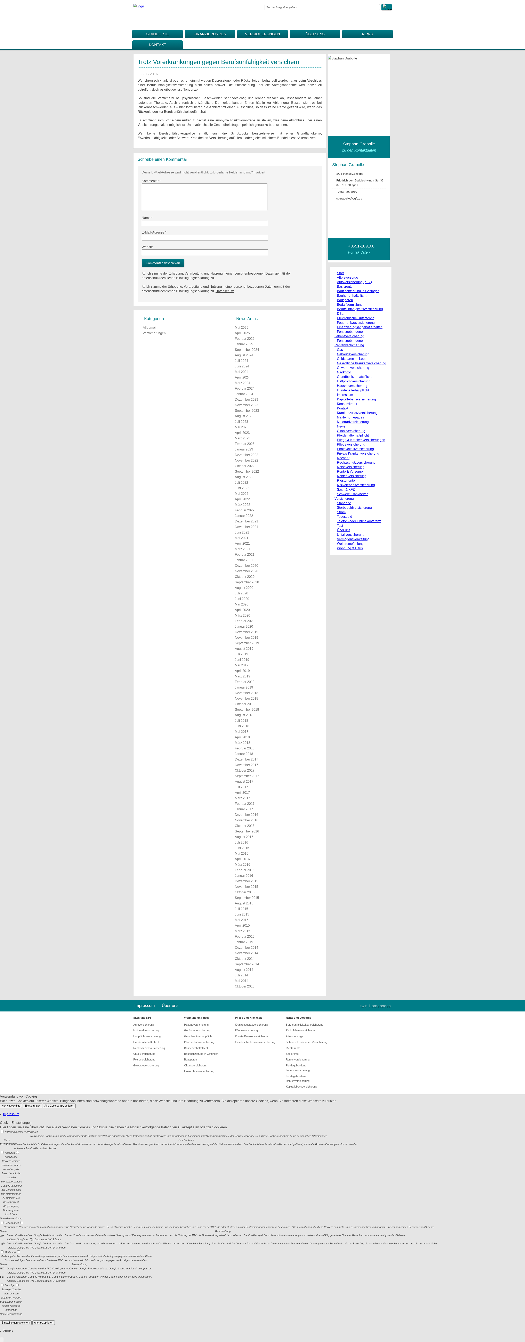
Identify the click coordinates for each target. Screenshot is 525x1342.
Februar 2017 (245, 803)
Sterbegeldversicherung (354, 507)
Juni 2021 (242, 532)
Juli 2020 (241, 593)
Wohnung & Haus (350, 548)
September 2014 (247, 964)
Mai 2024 (241, 372)
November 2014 (246, 953)
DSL (340, 313)
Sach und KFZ (142, 1017)
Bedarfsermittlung (350, 304)
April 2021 (242, 543)
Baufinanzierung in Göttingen (358, 291)
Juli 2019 (241, 654)
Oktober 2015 (245, 892)
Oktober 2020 (245, 576)
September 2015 (247, 898)
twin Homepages (375, 1006)
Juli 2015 (241, 909)
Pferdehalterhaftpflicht (353, 435)
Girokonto (344, 372)
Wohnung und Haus (196, 1017)
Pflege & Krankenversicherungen (361, 440)
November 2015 (246, 886)
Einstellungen (32, 1105)
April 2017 (242, 792)
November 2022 (246, 460)
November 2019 (246, 637)
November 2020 (246, 571)
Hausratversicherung (352, 386)
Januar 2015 (244, 942)
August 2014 (244, 969)
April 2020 (242, 610)
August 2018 (244, 715)
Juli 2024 (241, 361)
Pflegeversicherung (351, 444)
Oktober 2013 (245, 986)
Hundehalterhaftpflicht (353, 390)
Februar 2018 (245, 748)
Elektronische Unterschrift (355, 318)
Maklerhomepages (350, 417)
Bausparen (345, 300)
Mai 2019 (241, 665)
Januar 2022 (244, 516)
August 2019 (244, 648)
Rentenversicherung (351, 476)
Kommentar (151, 181)
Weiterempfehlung (350, 543)
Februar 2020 (245, 621)
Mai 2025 (241, 327)
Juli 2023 (241, 421)
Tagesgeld (344, 516)
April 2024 (242, 377)
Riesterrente (346, 480)
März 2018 (242, 743)
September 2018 (247, 709)
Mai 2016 (241, 853)
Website (148, 247)
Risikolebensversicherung (356, 485)
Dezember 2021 (246, 521)
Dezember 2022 (246, 455)
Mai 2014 (241, 981)
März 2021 (242, 549)
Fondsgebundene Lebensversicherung (298, 1068)
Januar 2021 (244, 560)
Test (340, 525)
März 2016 (242, 864)
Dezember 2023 (246, 399)
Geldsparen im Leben (352, 358)
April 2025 (242, 333)
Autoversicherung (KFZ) (354, 282)
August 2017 (244, 781)
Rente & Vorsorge (350, 471)
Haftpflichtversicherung (353, 381)
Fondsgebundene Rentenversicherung (297, 1078)
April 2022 (242, 499)
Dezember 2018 (246, 693)
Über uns (315, 34)
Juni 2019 (242, 659)
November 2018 (246, 698)
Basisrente (345, 286)
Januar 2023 (244, 449)
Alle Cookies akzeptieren (59, 1105)
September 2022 (247, 471)
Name (147, 218)
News (367, 34)
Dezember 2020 (246, 565)
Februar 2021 (245, 554)
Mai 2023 (241, 427)
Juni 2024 (242, 366)
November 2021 (246, 527)
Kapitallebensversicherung (356, 399)
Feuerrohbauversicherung (356, 322)
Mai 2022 (241, 493)
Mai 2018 (241, 731)
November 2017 (246, 765)
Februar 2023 (245, 444)
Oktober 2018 (245, 704)
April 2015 (242, 925)
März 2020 (242, 615)
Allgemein (150, 327)
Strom (341, 512)
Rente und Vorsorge (298, 1017)
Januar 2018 (244, 754)
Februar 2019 (245, 682)
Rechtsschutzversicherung (356, 462)
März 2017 (242, 798)
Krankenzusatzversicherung (357, 413)
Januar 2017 (244, 809)
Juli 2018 (241, 720)
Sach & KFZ (346, 489)
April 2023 (242, 432)
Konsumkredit (347, 404)
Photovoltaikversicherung (355, 449)
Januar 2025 (244, 344)
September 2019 (247, 643)
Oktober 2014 (245, 958)
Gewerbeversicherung (353, 367)
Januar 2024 (244, 394)
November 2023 (246, 405)
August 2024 (244, 355)
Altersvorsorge (347, 277)
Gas (340, 349)
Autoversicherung (143, 1024)
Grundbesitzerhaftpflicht (354, 377)
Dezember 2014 (246, 947)
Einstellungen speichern (16, 1322)
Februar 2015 (245, 936)
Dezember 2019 (246, 632)
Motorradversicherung (353, 422)
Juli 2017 (241, 787)
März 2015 (242, 931)
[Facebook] (389, 20)
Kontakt (157, 45)
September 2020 (247, 582)
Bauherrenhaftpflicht (351, 295)
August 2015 (244, 903)
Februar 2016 (245, 870)
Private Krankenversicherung (358, 453)
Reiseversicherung (350, 467)
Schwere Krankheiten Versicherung (306, 1042)
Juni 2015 (242, 914)
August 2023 (244, 416)
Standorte (157, 34)
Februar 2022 (245, 510)
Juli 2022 (241, 482)
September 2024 (247, 349)
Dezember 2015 (246, 881)
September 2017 (247, 776)
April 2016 (242, 859)
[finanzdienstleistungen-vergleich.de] (138, 6)
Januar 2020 (244, 626)
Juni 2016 (242, 848)
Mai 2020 (241, 604)
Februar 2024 (245, 388)
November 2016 (246, 820)
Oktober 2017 (245, 770)
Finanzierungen (210, 34)
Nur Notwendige (11, 1105)
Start (340, 273)
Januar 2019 (244, 687)
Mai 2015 (241, 920)
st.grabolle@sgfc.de (349, 198)
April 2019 (242, 671)
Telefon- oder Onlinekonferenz (359, 521)
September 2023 (247, 410)
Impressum (345, 395)
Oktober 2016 (245, 826)
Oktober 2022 (245, 466)
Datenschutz (225, 291)
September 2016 (247, 831)
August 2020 (244, 587)
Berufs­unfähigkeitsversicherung (360, 309)
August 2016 (244, 837)
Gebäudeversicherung (353, 354)
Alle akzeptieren (43, 1322)
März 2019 (242, 676)
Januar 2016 (244, 875)
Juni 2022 (242, 488)
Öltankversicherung (351, 431)
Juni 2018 (242, 726)
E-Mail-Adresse (154, 232)
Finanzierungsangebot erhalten (359, 327)
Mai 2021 (241, 538)
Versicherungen (262, 34)
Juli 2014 (241, 975)
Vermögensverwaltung (353, 539)
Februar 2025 (245, 338)
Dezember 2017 (246, 759)
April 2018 (242, 737)
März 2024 (242, 383)
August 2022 (244, 477)
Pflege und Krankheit (248, 1017)
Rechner (343, 458)
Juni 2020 (242, 599)
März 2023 (242, 438)
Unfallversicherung (350, 534)
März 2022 (242, 504)
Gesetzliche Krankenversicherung (361, 363)
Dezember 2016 (246, 814)
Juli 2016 (241, 842)
